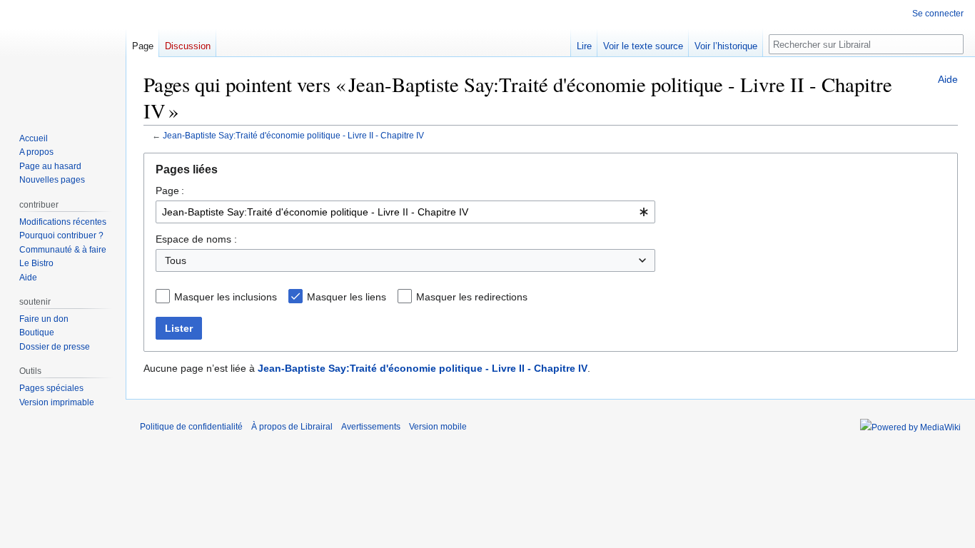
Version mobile (438, 427)
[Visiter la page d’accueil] (63, 57)
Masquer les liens (346, 297)
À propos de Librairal (292, 427)
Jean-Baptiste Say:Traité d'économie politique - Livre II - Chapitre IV (293, 135)
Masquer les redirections (471, 297)
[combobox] (405, 212)
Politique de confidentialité (191, 427)
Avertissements (370, 427)
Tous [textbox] (175, 260)
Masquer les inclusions (225, 297)
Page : (170, 190)
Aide (948, 79)
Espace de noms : (196, 239)
